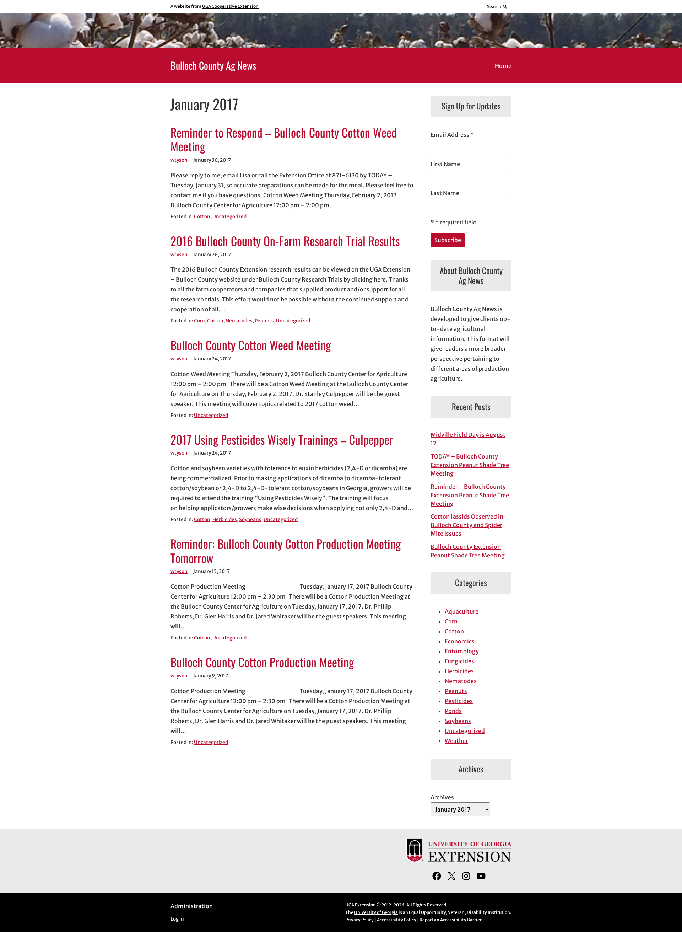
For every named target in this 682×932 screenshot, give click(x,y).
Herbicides (224, 519)
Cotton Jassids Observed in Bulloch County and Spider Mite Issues (467, 525)
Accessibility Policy (396, 919)
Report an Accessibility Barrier (451, 919)
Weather (456, 740)
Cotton (202, 217)
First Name (445, 163)
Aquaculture (461, 611)
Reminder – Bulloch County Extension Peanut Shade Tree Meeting (470, 495)
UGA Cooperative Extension (230, 6)
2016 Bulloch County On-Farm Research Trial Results (285, 241)
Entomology (462, 651)
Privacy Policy (359, 919)
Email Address (452, 134)
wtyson (179, 160)
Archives (442, 797)
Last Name (445, 193)
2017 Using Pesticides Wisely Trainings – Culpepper (281, 440)
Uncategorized (229, 217)
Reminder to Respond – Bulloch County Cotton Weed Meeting (283, 139)
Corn (199, 321)
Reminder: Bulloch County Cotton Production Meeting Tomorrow (285, 551)
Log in (177, 919)
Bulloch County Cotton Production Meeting (262, 662)
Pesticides (459, 701)
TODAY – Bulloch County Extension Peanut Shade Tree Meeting (470, 465)
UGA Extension (360, 904)
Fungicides (459, 661)
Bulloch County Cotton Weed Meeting (250, 345)
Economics (460, 641)
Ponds (453, 710)
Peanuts (264, 321)
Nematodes (239, 321)
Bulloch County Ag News (213, 65)
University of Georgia (376, 912)
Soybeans (250, 519)
